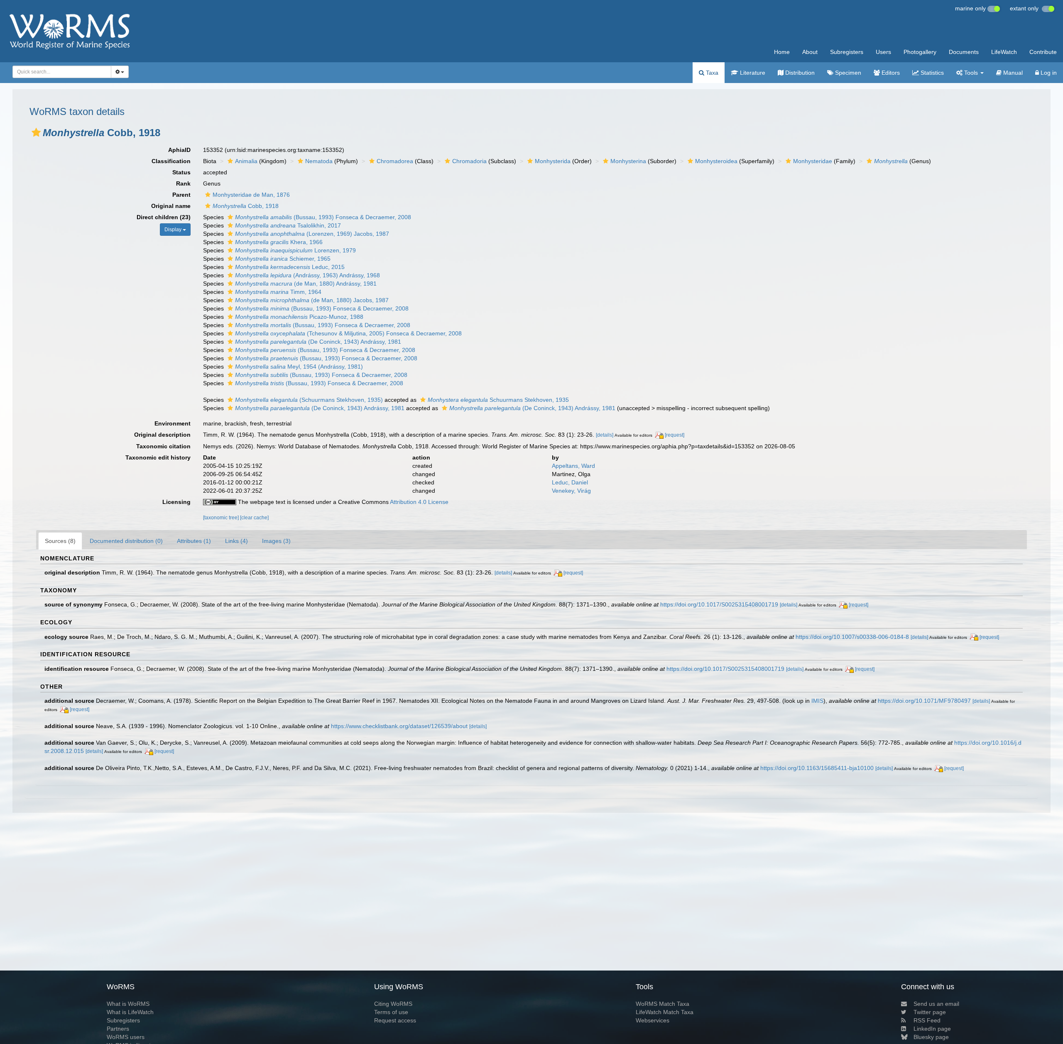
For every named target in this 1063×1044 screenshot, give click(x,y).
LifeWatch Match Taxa (664, 1012)
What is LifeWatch (130, 1012)
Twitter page (930, 1012)
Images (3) (276, 541)
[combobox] (61, 72)
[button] (36, 132)
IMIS (817, 700)
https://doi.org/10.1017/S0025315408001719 (719, 604)
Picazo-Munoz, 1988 (299, 316)
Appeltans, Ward (573, 465)
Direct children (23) (164, 217)
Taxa (711, 72)
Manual (1012, 72)
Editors (890, 72)
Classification (171, 161)
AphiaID (179, 150)
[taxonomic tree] (221, 518)
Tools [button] (971, 72)
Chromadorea (395, 161)
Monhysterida (553, 161)
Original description (162, 434)
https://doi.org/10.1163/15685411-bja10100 (817, 768)
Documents (964, 52)
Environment (172, 423)
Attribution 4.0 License (419, 502)
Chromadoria (469, 161)
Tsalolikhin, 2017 (288, 225)
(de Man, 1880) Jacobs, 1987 (312, 300)
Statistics (931, 72)
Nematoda (319, 161)
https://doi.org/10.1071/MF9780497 (924, 700)
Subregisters (846, 52)
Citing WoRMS (393, 1003)
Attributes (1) (194, 541)
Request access (395, 1020)
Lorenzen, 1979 (295, 250)
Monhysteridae (812, 161)
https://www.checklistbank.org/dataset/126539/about (399, 726)
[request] (674, 435)
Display (173, 229)
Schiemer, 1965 (283, 258)
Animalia (246, 161)
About (810, 52)
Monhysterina (628, 161)
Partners (118, 1028)
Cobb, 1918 (246, 206)
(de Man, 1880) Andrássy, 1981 (306, 283)
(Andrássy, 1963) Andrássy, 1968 (307, 275)
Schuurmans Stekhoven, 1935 (498, 399)
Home (782, 52)
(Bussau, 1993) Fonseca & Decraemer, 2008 (323, 217)
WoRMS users (126, 1037)
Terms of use (391, 1012)
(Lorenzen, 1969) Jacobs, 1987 (312, 233)
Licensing (176, 502)
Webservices (652, 1020)
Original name (171, 206)
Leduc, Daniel (570, 482)
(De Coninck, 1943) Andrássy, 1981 (318, 341)
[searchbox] (59, 72)
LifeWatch (1004, 52)
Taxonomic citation (163, 446)
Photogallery (920, 52)
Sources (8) (60, 541)
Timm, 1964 (278, 292)
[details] (604, 435)
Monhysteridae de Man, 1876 (251, 194)
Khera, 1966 (279, 242)
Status (181, 172)
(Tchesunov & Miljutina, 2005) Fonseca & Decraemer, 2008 (348, 333)
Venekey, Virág (571, 490)
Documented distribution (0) (126, 541)
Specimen (847, 72)
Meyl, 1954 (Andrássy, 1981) (299, 366)
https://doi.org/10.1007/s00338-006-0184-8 (852, 636)
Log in (1048, 72)
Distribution (799, 72)
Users (883, 52)
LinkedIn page (932, 1028)
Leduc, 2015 (290, 267)
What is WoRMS (128, 1003)
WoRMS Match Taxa (662, 1003)
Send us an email (936, 1003)
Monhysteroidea (716, 161)
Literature (751, 72)
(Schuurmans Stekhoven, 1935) (309, 399)
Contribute (1043, 52)
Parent (181, 194)
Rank (183, 183)
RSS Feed (927, 1020)
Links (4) (236, 541)
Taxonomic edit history (158, 457)
